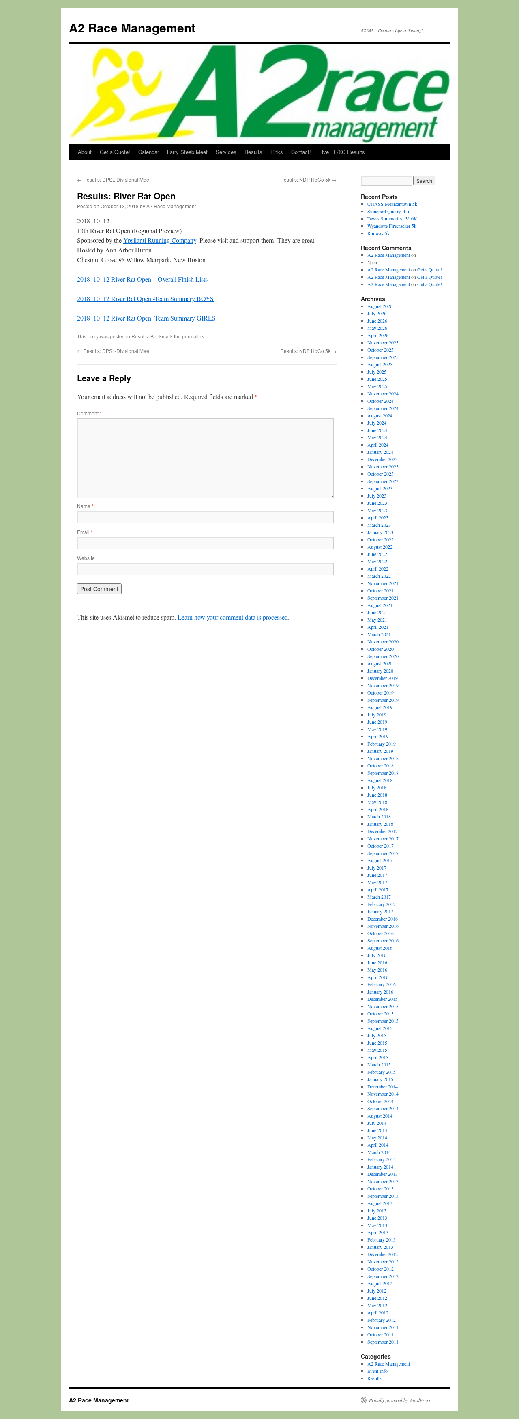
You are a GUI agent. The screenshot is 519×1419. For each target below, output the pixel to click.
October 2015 (380, 1013)
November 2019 (383, 685)
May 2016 (377, 969)
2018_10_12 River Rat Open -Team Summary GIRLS (146, 318)
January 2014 (380, 1166)
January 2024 (380, 452)
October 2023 (380, 473)
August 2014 (379, 1115)
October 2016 (380, 933)
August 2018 (379, 780)
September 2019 (383, 700)
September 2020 (383, 656)
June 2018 (377, 794)
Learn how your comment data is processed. (234, 617)
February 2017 (381, 904)
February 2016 (381, 984)
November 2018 (383, 758)
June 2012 (377, 1298)
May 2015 (377, 1050)
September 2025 (383, 357)
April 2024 (377, 444)
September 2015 (383, 1020)
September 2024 (383, 408)
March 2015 (379, 1064)
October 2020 (380, 648)
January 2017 (380, 911)
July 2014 (376, 1123)
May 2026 (377, 328)
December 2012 (382, 1254)
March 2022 (379, 576)
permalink (193, 336)
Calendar (148, 152)
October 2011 (380, 1334)
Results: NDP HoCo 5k (308, 179)
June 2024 (377, 430)
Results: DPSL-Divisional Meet (113, 179)
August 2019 (379, 707)
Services (226, 152)
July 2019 (376, 714)
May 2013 (377, 1225)
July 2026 (376, 313)
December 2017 (382, 831)
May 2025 (377, 386)
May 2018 (377, 802)
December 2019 (382, 678)
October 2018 (380, 765)
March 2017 (379, 896)
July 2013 (376, 1210)
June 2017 (377, 875)
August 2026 (379, 306)
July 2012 (376, 1290)
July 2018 (376, 787)
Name (85, 505)
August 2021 (379, 605)
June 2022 (377, 554)
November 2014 (383, 1093)
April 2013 (377, 1232)
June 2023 (377, 503)
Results (253, 152)
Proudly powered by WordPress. (400, 1400)
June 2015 (377, 1042)
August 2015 (379, 1028)
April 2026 (377, 335)
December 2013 (382, 1174)
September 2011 (383, 1341)
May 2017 (377, 882)
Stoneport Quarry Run (388, 211)
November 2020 (383, 641)
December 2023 (382, 459)
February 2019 (381, 743)
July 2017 (376, 867)
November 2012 (383, 1261)
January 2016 (380, 991)
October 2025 (380, 349)
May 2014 (377, 1137)
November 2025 (383, 342)
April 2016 (377, 977)
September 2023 (383, 481)
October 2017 (380, 845)
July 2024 (376, 422)
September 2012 (383, 1276)
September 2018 (383, 772)
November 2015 (383, 1006)
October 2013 (380, 1188)
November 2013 (383, 1181)
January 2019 (380, 751)
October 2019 (380, 692)
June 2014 (377, 1130)
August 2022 (379, 546)
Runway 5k (378, 233)
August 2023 (379, 488)
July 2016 (376, 955)
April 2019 (377, 736)
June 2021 (377, 612)
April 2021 (377, 627)
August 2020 (379, 663)
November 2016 (383, 926)
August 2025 (379, 364)
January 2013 (380, 1247)
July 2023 (376, 495)
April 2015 (377, 1057)
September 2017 (383, 853)
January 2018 (380, 824)
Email (85, 531)
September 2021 (383, 597)
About (85, 152)
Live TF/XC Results (342, 152)
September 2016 (383, 940)
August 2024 (379, 415)
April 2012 (377, 1312)
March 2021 (379, 634)
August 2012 (379, 1283)
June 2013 (377, 1217)
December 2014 (382, 1086)
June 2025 (377, 379)
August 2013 (379, 1203)
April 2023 (377, 517)
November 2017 (383, 838)
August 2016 (379, 948)
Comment (89, 413)
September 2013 (383, 1195)
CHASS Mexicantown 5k (392, 204)
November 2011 (383, 1327)
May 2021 (377, 619)
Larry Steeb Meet (187, 152)
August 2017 (379, 860)
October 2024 (380, 400)
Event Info (377, 1371)
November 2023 (383, 466)
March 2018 (379, 816)
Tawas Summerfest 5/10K (392, 218)
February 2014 (381, 1159)
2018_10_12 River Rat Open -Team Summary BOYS (145, 298)
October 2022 (380, 539)
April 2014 (377, 1144)
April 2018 (377, 809)
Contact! (301, 152)
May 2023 (377, 510)
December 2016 (382, 918)
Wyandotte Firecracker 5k (391, 225)
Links (276, 152)
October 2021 (380, 590)
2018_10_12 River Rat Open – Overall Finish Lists (142, 279)
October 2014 (380, 1101)
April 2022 (377, 568)
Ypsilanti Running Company (159, 240)
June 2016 (377, 962)
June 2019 (377, 721)
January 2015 (380, 1079)
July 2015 (376, 1035)
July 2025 (376, 371)
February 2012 (381, 1319)
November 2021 (383, 583)
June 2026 (377, 320)
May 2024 (377, 437)
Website (86, 557)
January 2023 (380, 532)
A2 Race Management (132, 27)
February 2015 (381, 1072)
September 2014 (383, 1108)
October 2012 (380, 1268)
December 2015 (382, 999)
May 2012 (377, 1305)
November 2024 (383, 393)
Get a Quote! (115, 152)
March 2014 (379, 1152)
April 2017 (377, 889)
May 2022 (377, 561)
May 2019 (377, 729)
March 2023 (379, 524)
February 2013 (381, 1239)
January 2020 (380, 670)
